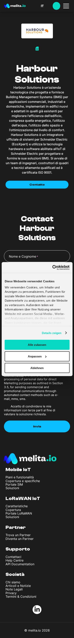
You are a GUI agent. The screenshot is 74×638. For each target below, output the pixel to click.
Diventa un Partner (20, 539)
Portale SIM (14, 484)
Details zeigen (51, 332)
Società (15, 574)
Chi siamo (13, 582)
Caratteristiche (17, 506)
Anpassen (35, 356)
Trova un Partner (18, 535)
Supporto (18, 549)
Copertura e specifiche (23, 481)
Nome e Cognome (23, 256)
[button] (47, 6)
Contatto (37, 184)
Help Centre (14, 560)
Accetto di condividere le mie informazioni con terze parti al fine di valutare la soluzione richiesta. (29, 410)
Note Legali (14, 589)
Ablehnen (37, 367)
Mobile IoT (18, 469)
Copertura (13, 510)
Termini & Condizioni (21, 596)
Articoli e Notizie (18, 586)
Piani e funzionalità (20, 477)
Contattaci (13, 557)
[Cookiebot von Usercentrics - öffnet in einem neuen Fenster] (52, 267)
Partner (16, 527)
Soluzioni (12, 488)
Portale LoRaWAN (19, 513)
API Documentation (20, 564)
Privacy (11, 593)
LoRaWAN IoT (23, 498)
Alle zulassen (37, 344)
